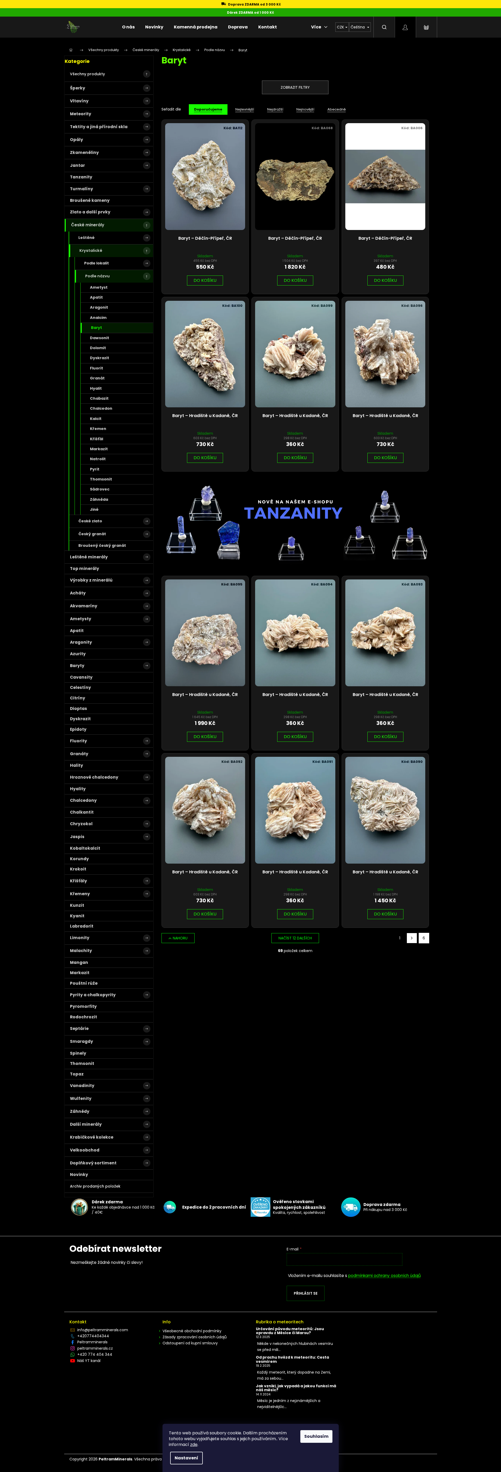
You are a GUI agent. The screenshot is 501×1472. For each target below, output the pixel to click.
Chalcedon (101, 408)
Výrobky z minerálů (91, 580)
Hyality (78, 789)
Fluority (78, 741)
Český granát (92, 534)
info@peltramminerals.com (102, 1330)
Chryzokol (81, 824)
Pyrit (94, 469)
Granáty (79, 754)
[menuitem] (128, 27)
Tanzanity (81, 177)
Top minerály (84, 568)
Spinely (78, 1053)
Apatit (96, 297)
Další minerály (86, 1124)
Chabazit (99, 398)
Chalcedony (83, 800)
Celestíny (80, 687)
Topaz (77, 1074)
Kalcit (96, 418)
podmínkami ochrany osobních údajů (384, 1275)
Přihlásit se (305, 1293)
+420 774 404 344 (94, 1354)
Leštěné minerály (89, 557)
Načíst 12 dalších (295, 938)
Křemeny (80, 894)
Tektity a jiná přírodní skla (99, 126)
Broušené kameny (90, 200)
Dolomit (98, 348)
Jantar (77, 165)
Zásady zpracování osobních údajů (195, 1337)
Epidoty (78, 729)
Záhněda (99, 499)
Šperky (77, 88)
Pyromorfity (83, 1006)
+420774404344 (93, 1336)
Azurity (78, 654)
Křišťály (78, 881)
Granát (97, 378)
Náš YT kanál (88, 1360)
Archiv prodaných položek (95, 1186)
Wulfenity (81, 1098)
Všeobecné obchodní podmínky (192, 1331)
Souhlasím (316, 1436)
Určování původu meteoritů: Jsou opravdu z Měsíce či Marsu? (290, 1331)
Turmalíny (81, 189)
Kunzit (77, 905)
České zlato (90, 521)
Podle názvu (97, 276)
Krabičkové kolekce (91, 1137)
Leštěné (86, 237)
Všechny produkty (87, 74)
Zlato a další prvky (90, 212)
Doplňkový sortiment (93, 1163)
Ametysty (80, 619)
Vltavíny (79, 101)
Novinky (79, 1174)
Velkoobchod (84, 1150)
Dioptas (78, 708)
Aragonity (81, 642)
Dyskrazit (99, 358)
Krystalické (90, 250)
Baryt (96, 327)
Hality (76, 765)
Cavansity (81, 677)
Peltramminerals (92, 1342)
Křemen (98, 428)
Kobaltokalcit (85, 848)
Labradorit (81, 926)
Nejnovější (305, 109)
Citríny (77, 698)
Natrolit (98, 459)
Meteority (80, 114)
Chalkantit (82, 812)
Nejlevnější (244, 109)
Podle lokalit (96, 263)
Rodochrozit (83, 1017)
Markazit (99, 449)
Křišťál (96, 439)
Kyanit (77, 916)
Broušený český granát (102, 545)
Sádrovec (99, 489)
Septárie (79, 1028)
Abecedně (336, 109)
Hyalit (96, 388)
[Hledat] (384, 27)
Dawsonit (99, 338)
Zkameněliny (84, 152)
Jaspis (77, 836)
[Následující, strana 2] (412, 938)
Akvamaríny (83, 606)
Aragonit (99, 307)
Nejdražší (275, 109)
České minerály (87, 225)
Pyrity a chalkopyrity (93, 995)
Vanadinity (82, 1085)
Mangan (79, 962)
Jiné (94, 509)
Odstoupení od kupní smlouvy (190, 1343)
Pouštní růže (84, 983)
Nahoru (180, 938)
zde (194, 1444)
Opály (76, 139)
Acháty (78, 593)
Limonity (79, 937)
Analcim (98, 317)
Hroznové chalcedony (94, 777)
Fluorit (96, 368)
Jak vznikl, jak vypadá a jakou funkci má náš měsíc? (296, 1388)
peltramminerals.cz (95, 1348)
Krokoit (78, 869)
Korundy (79, 859)
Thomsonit (101, 479)
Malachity (81, 950)
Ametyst (99, 287)
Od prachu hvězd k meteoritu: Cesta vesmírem (292, 1359)
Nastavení (186, 1458)
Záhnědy (79, 1111)
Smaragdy (81, 1041)
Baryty (77, 665)
